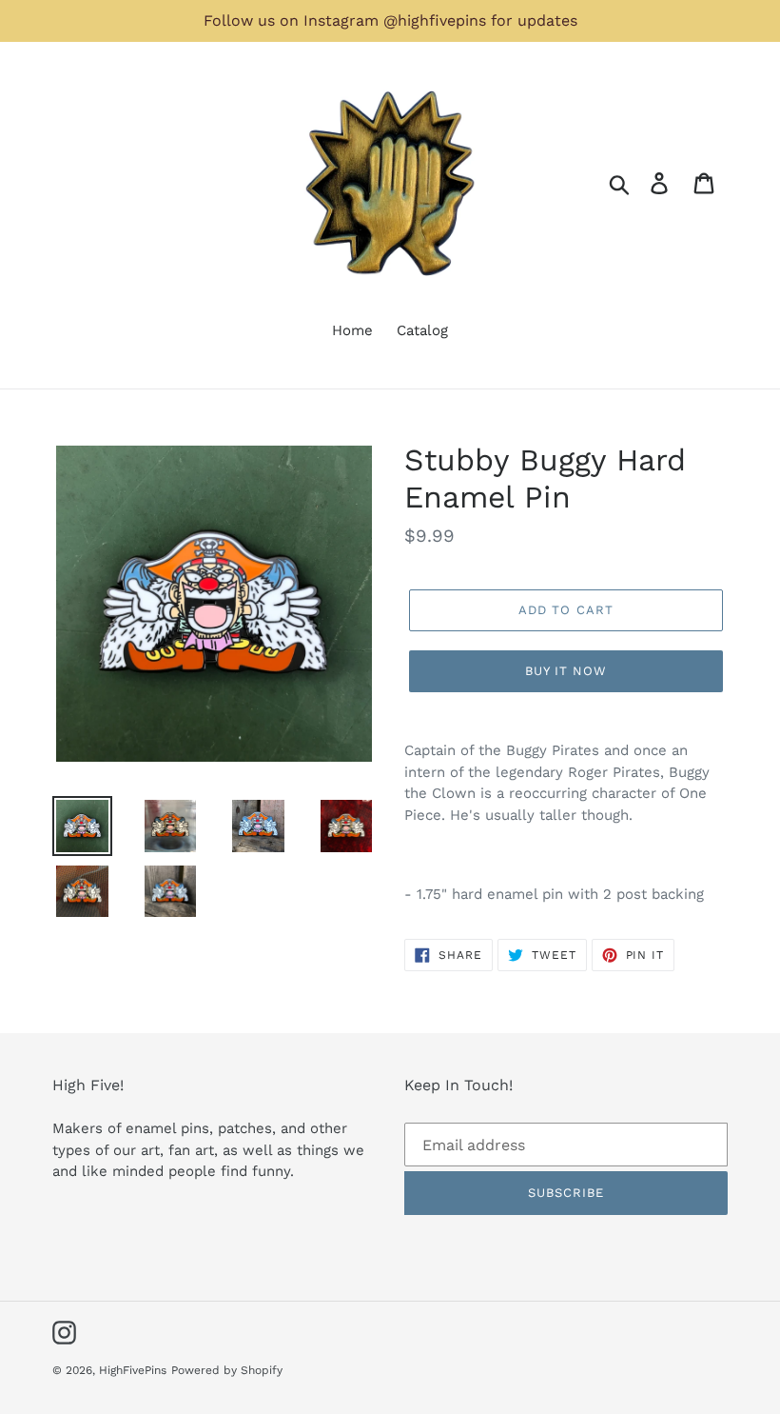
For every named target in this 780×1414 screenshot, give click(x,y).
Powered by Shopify (227, 1370)
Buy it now (566, 671)
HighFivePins (132, 1370)
